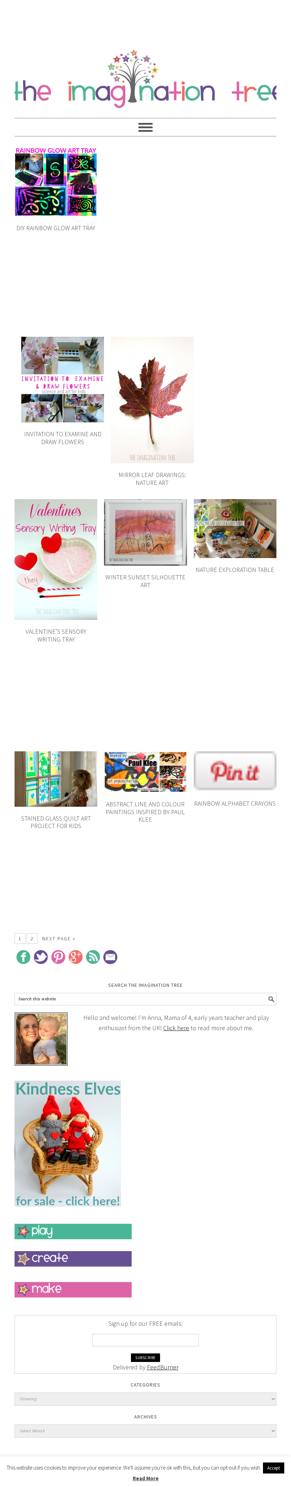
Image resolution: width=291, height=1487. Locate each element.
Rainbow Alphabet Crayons (235, 803)
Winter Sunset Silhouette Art (145, 581)
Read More (146, 1478)
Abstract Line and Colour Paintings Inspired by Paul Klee (145, 811)
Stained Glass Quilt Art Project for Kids (56, 822)
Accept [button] (273, 1468)
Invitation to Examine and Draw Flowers (62, 438)
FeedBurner (163, 1367)
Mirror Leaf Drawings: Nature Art (152, 479)
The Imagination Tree (145, 75)
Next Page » (59, 938)
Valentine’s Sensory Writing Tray (56, 635)
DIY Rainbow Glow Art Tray (55, 228)
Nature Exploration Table (235, 570)
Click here (176, 1028)
